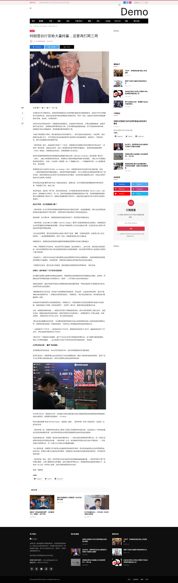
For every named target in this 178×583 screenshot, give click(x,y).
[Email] (22, 123)
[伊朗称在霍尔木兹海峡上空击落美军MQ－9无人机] (118, 156)
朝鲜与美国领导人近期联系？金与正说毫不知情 (69, 498)
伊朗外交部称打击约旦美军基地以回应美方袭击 (130, 122)
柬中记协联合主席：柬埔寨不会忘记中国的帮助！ (136, 103)
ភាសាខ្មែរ (107, 21)
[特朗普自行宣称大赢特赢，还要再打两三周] (69, 77)
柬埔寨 (41, 21)
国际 (59, 21)
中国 (50, 21)
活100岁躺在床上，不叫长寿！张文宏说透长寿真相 (96, 513)
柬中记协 (136, 21)
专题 (126, 21)
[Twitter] (22, 118)
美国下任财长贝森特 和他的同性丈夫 (136, 82)
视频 (89, 21)
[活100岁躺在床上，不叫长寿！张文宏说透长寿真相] (96, 502)
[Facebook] (22, 113)
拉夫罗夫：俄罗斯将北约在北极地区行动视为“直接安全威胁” (58, 2)
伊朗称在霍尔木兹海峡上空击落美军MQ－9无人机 (136, 155)
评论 (98, 21)
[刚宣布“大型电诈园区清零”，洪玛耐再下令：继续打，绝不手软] (42, 502)
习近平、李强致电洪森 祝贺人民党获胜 (136, 72)
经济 (68, 21)
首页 (33, 21)
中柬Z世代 (78, 21)
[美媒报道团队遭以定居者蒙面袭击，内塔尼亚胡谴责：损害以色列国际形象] (118, 166)
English (117, 21)
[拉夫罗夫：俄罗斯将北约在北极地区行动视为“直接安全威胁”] (118, 146)
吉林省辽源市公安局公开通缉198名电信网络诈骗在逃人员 (136, 92)
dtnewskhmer (40, 41)
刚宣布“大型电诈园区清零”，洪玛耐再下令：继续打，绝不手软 (42, 513)
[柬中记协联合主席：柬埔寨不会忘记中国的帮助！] (118, 104)
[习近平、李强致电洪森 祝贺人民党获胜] (118, 73)
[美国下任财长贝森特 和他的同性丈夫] (118, 83)
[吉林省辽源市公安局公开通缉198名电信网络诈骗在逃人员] (118, 93)
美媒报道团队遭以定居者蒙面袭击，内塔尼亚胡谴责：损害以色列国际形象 (136, 166)
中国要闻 (135, 579)
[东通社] (50, 11)
